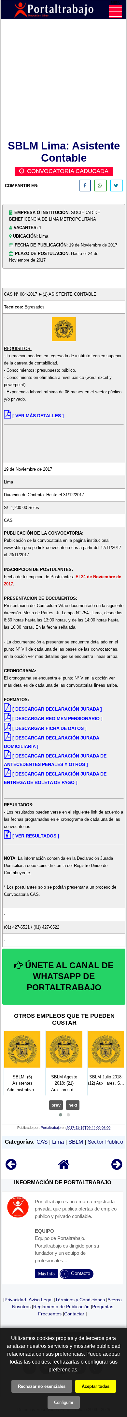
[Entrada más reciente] (11, 1167)
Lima (58, 1142)
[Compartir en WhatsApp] (100, 185)
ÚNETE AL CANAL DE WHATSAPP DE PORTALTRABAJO (68, 976)
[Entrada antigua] (116, 1167)
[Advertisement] (64, 81)
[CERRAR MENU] (115, 11)
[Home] (64, 1167)
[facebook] (85, 185)
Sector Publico (105, 1142)
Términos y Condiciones (80, 1299)
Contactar (74, 1313)
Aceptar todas (95, 1386)
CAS (42, 1142)
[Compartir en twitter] (116, 185)
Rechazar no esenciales (41, 1386)
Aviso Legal (40, 1299)
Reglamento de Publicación (61, 1306)
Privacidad (15, 1299)
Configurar (63, 1402)
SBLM (75, 1142)
